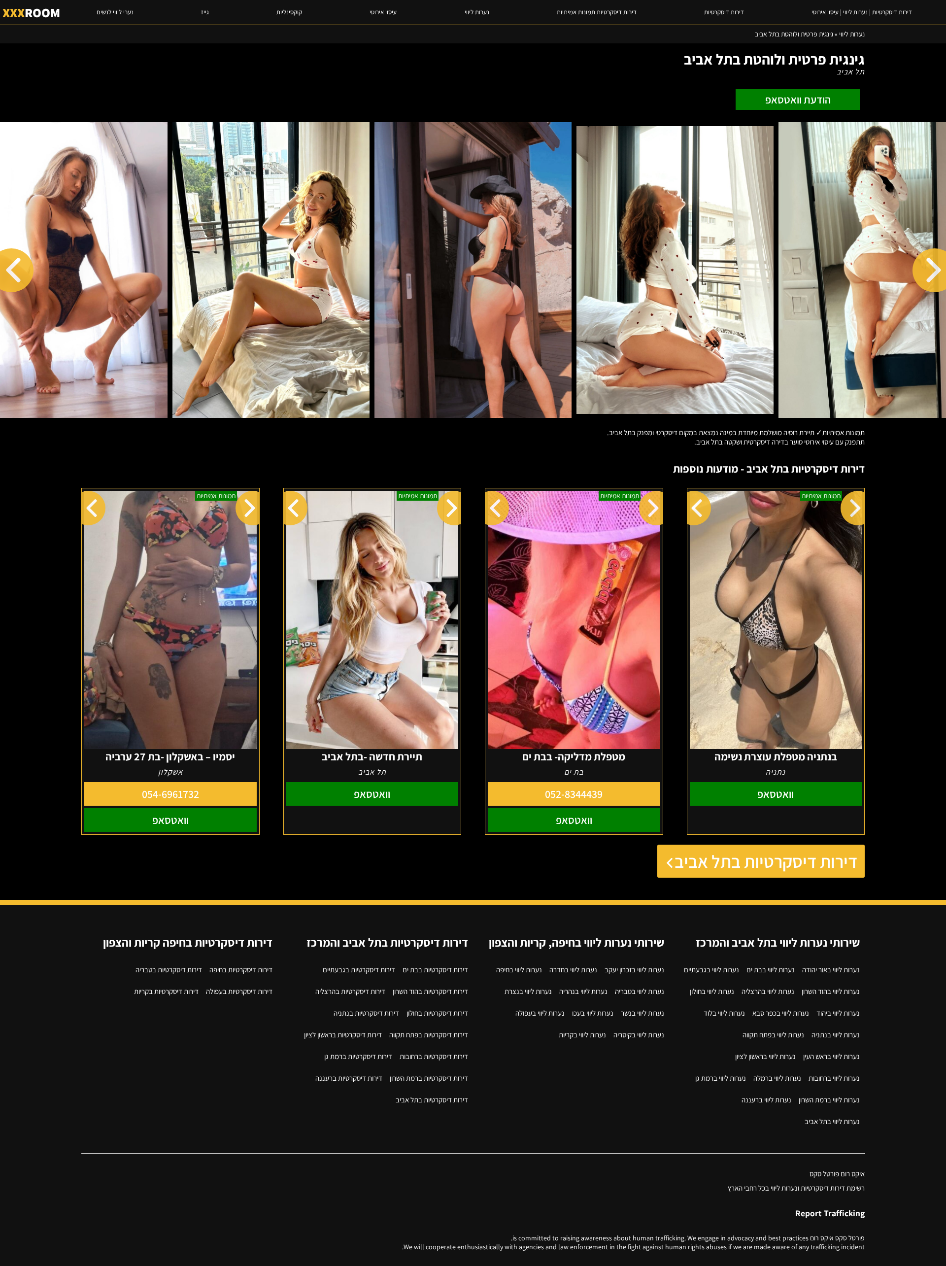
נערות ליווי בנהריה (583, 991)
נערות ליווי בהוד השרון (831, 991)
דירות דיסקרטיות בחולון (437, 1013)
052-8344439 (574, 794)
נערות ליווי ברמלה (777, 1078)
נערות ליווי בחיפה (519, 969)
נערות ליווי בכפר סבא (780, 1013)
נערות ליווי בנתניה (835, 1034)
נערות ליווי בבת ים (770, 969)
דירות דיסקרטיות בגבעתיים (359, 969)
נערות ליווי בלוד (724, 1013)
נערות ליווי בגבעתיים (711, 969)
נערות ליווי (477, 12)
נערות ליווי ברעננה (766, 1099)
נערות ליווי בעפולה (540, 1013)
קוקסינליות (289, 12)
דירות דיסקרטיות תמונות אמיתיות (597, 12)
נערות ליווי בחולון (712, 991)
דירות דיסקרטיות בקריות (166, 991)
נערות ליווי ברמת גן (720, 1078)
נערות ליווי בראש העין (831, 1056)
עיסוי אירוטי (383, 12)
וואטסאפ (775, 794)
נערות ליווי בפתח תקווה (773, 1034)
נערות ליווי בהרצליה (768, 991)
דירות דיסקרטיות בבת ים (435, 969)
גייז (205, 12)
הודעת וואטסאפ (798, 99)
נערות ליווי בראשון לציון (765, 1056)
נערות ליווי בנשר (642, 1013)
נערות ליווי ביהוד (838, 1013)
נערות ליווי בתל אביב (832, 1121)
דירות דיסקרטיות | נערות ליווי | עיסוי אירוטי (861, 12)
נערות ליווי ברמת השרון (829, 1099)
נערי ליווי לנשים (115, 12)
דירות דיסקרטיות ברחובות (434, 1056)
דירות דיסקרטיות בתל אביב (766, 861)
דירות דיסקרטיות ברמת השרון (429, 1078)
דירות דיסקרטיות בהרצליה (350, 991)
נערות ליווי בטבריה (639, 991)
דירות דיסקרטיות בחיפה (240, 969)
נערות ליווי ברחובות (834, 1078)
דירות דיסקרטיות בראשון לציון (343, 1034)
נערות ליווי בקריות (582, 1034)
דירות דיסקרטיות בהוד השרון (430, 991)
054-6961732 (170, 794)
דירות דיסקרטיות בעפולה (239, 991)
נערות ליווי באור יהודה (831, 969)
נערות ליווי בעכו (592, 1013)
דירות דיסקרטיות (724, 12)
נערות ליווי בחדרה (573, 969)
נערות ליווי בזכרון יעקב (634, 969)
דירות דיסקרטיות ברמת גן (358, 1056)
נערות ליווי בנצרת (528, 991)
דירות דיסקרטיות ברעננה (348, 1078)
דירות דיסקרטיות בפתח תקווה (428, 1034)
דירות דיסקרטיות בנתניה (366, 1013)
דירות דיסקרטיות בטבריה (168, 969)
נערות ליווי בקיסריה (638, 1034)
